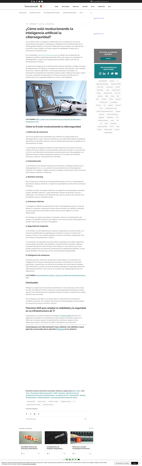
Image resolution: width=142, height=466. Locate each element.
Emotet (99, 129)
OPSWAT (104, 99)
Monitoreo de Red (116, 84)
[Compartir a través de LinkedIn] (34, 414)
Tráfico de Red (108, 129)
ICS (101, 123)
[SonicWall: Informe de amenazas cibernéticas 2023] (30, 437)
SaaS (106, 123)
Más (81, 12)
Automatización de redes (33, 404)
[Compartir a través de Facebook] (26, 414)
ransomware (109, 87)
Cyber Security (42, 401)
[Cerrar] (140, 463)
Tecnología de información (52, 12)
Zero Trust (117, 93)
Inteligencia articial (66, 401)
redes (107, 90)
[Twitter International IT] (39, 1)
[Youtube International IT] (42, 1)
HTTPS (112, 126)
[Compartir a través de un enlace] (38, 414)
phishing (100, 96)
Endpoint (110, 105)
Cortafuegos (113, 102)
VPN (117, 117)
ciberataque (100, 90)
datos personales (102, 126)
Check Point (100, 87)
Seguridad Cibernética (69, 12)
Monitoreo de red (35, 12)
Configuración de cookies (122, 463)
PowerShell (110, 117)
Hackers (99, 93)
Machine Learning (53, 401)
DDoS (106, 96)
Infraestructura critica (111, 108)
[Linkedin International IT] (34, 1)
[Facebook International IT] (37, 1)
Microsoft (118, 105)
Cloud (112, 120)
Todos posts (22, 12)
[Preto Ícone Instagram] (67, 459)
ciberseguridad (31, 401)
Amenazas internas (48, 404)
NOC (97, 99)
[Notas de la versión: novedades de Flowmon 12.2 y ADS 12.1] (81, 437)
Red (118, 96)
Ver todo (91, 428)
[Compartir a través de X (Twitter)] (30, 414)
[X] (76, 459)
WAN (117, 126)
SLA (118, 120)
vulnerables (113, 123)
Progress (117, 111)
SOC (101, 108)
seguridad (101, 117)
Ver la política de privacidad (29, 464)
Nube (112, 96)
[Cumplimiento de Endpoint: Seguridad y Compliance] (56, 437)
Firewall (118, 87)
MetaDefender (108, 132)
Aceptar (135, 463)
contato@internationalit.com (101, 1)
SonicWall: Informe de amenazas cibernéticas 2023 (29, 447)
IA (74, 401)
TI (117, 81)
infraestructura (104, 102)
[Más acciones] (86, 24)
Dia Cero (117, 129)
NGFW (111, 99)
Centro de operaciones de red (105, 111)
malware (112, 81)
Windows (101, 114)
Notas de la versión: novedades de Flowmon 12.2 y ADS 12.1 (81, 447)
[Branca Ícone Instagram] (32, 1)
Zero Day (98, 105)
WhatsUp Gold (108, 93)
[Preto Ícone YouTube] (79, 459)
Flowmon (118, 99)
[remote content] (56, 360)
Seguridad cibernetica (102, 84)
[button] (91, 12)
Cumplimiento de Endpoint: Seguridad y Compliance (54, 447)
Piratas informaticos (112, 114)
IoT (104, 105)
